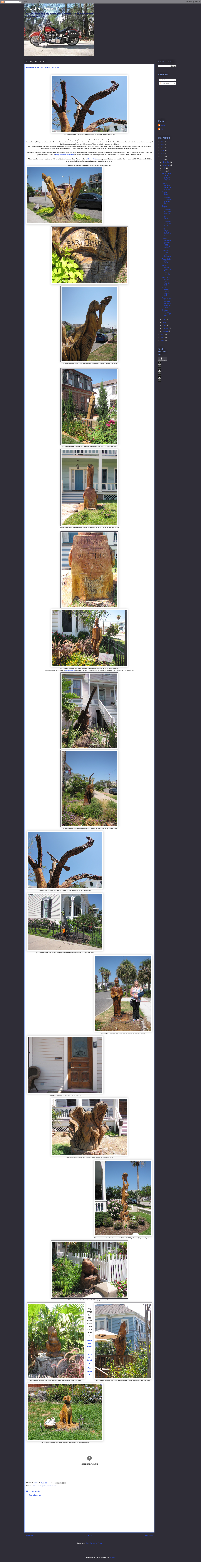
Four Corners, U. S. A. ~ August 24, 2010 (166, 231)
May (164, 319)
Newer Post (31, 1536)
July (164, 168)
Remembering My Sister (166, 261)
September (166, 165)
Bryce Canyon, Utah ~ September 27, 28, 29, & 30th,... (166, 220)
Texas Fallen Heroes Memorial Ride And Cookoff (166, 177)
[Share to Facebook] (63, 1483)
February (166, 328)
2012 (162, 156)
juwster (163, 125)
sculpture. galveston (46, 1486)
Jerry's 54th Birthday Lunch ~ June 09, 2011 (166, 281)
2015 (162, 148)
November (166, 162)
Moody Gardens (92, 159)
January (165, 331)
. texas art (35, 1486)
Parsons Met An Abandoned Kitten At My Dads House (166, 302)
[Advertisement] (89, 1516)
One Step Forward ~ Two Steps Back (166, 312)
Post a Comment (35, 1495)
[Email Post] (52, 1482)
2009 (162, 338)
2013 (162, 154)
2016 (162, 145)
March (165, 325)
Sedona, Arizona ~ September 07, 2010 (166, 186)
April (164, 322)
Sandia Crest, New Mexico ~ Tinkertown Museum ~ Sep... (166, 197)
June (164, 171)
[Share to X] (61, 1483)
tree (55, 1486)
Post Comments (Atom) (94, 1543)
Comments (165, 83)
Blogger (112, 1557)
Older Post (148, 1536)
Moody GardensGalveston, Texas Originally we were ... (166, 243)
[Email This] (56, 1483)
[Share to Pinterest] (65, 1483)
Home (89, 1536)
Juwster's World (40, 8)
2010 (162, 335)
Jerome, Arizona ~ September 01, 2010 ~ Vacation (166, 209)
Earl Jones (89, 1371)
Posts (163, 80)
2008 (162, 341)
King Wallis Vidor (70, 670)
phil (162, 129)
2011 (162, 159)
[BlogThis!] (58, 1483)
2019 (162, 142)
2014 (162, 151)
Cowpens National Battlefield (64, 154)
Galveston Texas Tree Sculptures (166, 253)
